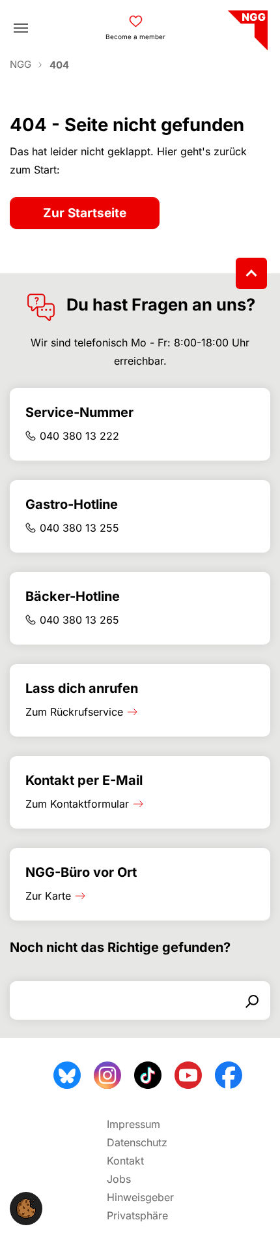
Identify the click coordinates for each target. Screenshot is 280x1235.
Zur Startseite (84, 213)
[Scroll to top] (251, 273)
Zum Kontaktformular (77, 803)
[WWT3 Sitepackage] (246, 25)
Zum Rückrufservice (74, 711)
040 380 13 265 (79, 619)
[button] (26, 1207)
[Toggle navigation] (21, 28)
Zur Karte (48, 895)
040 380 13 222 (79, 435)
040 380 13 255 (79, 527)
